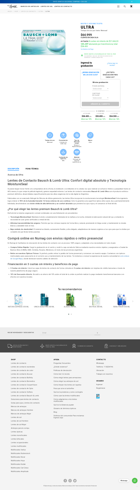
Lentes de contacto (63, 6)
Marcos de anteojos (18, 406)
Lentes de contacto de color (22, 370)
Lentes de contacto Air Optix (22, 388)
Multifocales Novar (18, 457)
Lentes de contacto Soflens (22, 392)
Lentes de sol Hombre (19, 421)
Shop (16, 11)
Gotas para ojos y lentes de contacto (25, 403)
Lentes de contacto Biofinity (22, 378)
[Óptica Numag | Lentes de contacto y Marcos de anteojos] (12, 6)
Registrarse (100, 388)
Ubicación (100, 370)
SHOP (13, 360)
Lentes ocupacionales (19, 443)
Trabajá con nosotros (104, 374)
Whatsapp (100, 363)
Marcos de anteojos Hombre (22, 410)
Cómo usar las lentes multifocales (67, 396)
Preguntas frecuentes (62, 363)
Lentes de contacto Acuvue (21, 374)
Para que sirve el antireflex (64, 388)
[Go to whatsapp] (134, 480)
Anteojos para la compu (20, 428)
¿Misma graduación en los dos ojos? (90, 73)
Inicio (10, 11)
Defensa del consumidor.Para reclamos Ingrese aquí (69, 417)
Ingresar (99, 384)
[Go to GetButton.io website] (134, 486)
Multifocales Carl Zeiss (19, 468)
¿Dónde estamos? (61, 367)
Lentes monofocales (19, 435)
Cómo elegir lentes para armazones (67, 378)
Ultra (40, 11)
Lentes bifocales (17, 439)
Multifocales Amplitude (20, 471)
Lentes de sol (16, 417)
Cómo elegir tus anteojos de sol (66, 381)
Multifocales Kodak (18, 464)
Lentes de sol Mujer (18, 424)
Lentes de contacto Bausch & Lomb (25, 396)
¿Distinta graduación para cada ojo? (110, 74)
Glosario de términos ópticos (65, 408)
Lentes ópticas (17, 432)
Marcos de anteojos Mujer (21, 414)
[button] (68, 314)
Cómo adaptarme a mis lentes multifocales (65, 400)
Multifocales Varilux (18, 450)
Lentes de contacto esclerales (23, 367)
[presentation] (7, 301)
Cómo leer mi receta (62, 374)
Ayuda (56, 360)
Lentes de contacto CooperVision (24, 385)
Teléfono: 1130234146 (104, 367)
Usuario (100, 381)
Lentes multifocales (18, 446)
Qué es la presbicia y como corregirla (68, 392)
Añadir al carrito (100, 104)
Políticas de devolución (63, 370)
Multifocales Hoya (18, 461)
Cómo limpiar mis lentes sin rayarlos (67, 385)
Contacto (101, 360)
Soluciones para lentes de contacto (25, 399)
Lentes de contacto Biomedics (23, 381)
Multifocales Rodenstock (20, 453)
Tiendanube (94, 485)
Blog (55, 412)
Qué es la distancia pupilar (64, 405)
